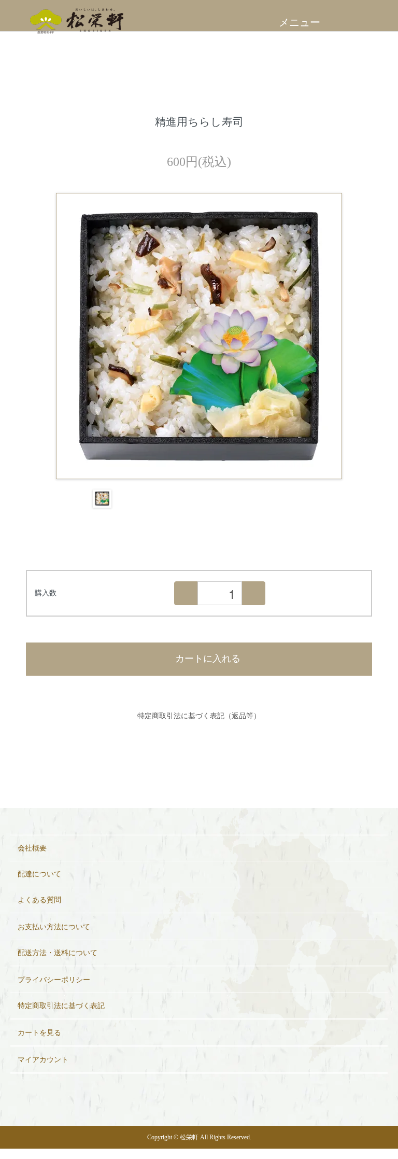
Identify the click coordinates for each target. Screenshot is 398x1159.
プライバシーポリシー (54, 980)
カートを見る (39, 1033)
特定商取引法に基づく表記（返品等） (199, 716)
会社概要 (32, 848)
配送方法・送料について (57, 953)
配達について (39, 874)
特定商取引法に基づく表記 (61, 1006)
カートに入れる (207, 658)
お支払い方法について (54, 927)
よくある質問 (39, 900)
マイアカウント (43, 1060)
